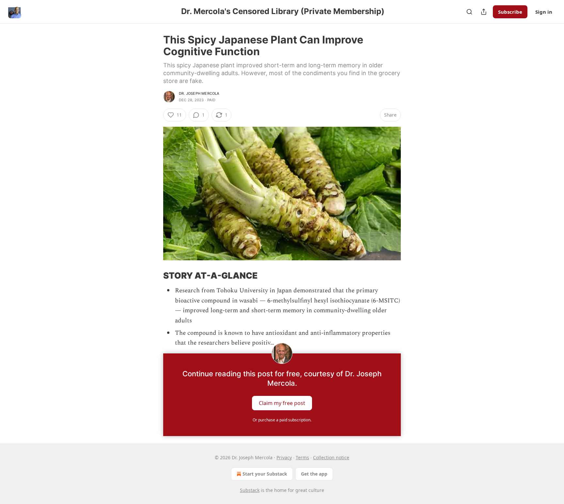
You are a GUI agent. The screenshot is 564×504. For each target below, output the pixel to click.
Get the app (314, 474)
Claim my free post (282, 402)
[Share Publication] (483, 11)
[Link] (154, 275)
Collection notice (331, 457)
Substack (249, 490)
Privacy (284, 457)
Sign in (543, 11)
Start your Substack (265, 474)
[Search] (469, 11)
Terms (302, 457)
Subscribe (510, 11)
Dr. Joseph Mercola (199, 93)
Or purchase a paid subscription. (282, 420)
